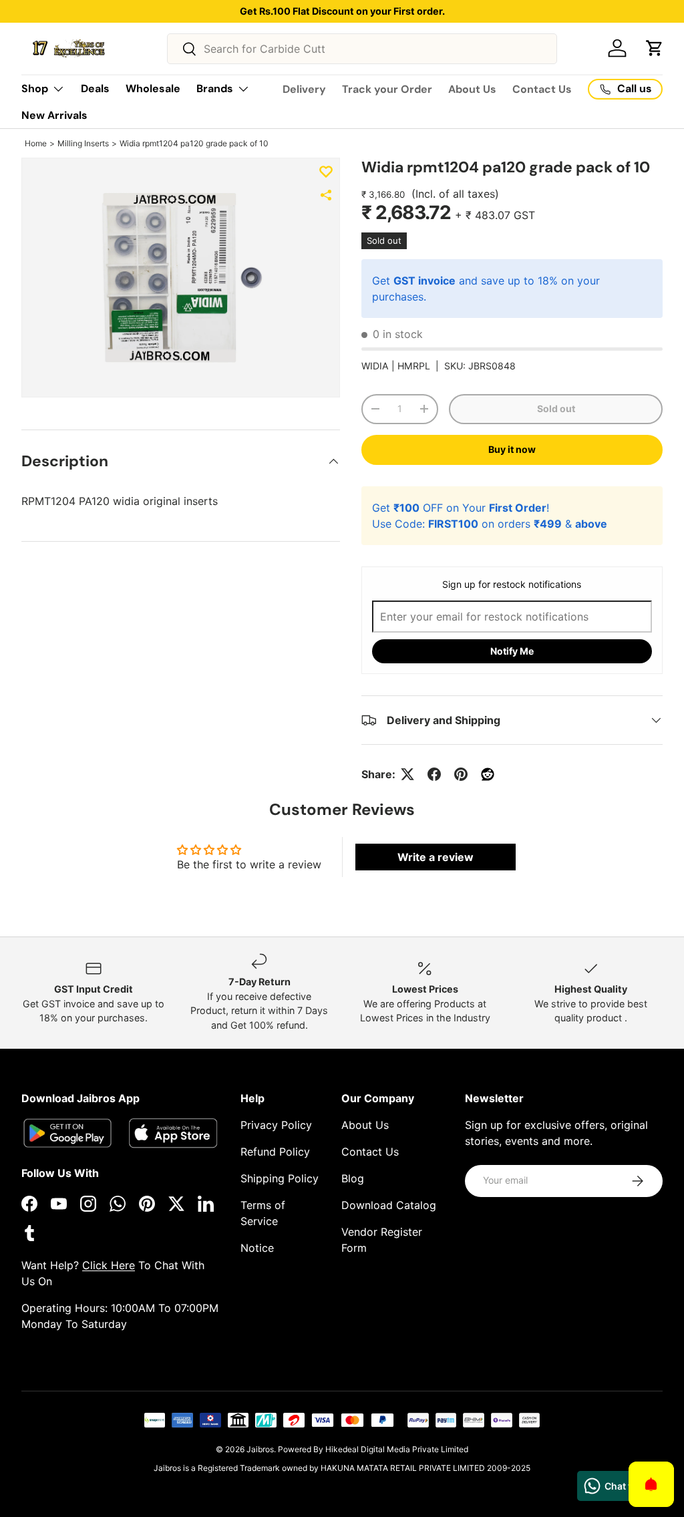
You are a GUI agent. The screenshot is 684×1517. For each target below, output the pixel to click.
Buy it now (512, 449)
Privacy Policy (276, 1125)
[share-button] (326, 195)
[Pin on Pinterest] (461, 774)
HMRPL (413, 365)
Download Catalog (388, 1205)
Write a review (435, 857)
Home (36, 143)
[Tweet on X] (407, 774)
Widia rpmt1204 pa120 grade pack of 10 (194, 143)
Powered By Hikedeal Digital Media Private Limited (373, 1449)
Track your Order (387, 89)
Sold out (556, 408)
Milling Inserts (83, 143)
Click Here (108, 1265)
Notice (257, 1247)
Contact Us (542, 89)
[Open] (651, 1484)
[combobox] (362, 48)
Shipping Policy (279, 1178)
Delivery (304, 89)
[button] (654, 48)
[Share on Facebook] (434, 774)
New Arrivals (54, 115)
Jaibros (260, 1449)
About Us (472, 89)
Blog (352, 1178)
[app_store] (67, 1133)
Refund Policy (275, 1151)
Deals (95, 88)
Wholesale (153, 88)
